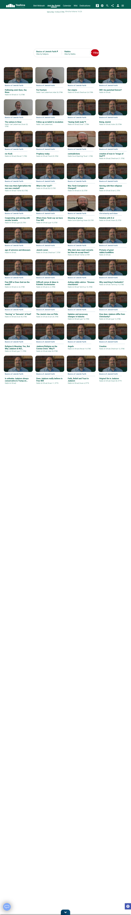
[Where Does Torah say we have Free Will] (49, 211)
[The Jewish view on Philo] (49, 306)
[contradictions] (81, 146)
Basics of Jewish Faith (14, 85)
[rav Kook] (18, 146)
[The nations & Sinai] (18, 115)
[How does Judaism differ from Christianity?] (112, 307)
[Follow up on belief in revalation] (49, 114)
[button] (128, 907)
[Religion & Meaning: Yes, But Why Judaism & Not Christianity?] (18, 340)
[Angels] (81, 338)
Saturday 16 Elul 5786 (55, 12)
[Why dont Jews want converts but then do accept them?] (81, 243)
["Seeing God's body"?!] (81, 114)
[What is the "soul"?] (49, 178)
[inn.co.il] (97, 5)
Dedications (85, 5)
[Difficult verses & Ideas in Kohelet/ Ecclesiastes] (49, 275)
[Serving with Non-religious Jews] (112, 179)
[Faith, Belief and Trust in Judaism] (81, 372)
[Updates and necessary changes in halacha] (81, 307)
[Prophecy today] (49, 146)
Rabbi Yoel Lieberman (44, 92)
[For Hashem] (49, 82)
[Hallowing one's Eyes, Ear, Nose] (18, 83)
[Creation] (112, 338)
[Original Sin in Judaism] (112, 370)
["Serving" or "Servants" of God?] (18, 306)
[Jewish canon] (49, 242)
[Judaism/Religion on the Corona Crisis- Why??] (49, 340)
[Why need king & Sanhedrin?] (112, 274)
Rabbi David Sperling (75, 156)
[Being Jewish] (112, 114)
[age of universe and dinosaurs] (18, 242)
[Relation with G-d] (112, 210)
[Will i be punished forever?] (112, 82)
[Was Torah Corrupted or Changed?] (81, 179)
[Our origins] (81, 82)
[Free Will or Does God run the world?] (18, 275)
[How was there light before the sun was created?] (18, 179)
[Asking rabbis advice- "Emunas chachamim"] (81, 275)
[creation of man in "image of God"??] (112, 147)
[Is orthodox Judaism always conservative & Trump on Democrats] (18, 372)
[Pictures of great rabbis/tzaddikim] (112, 243)
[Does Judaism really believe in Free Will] (49, 372)
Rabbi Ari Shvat (10, 95)
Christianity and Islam (108, 213)
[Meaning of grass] (81, 210)
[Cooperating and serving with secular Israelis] (18, 211)
